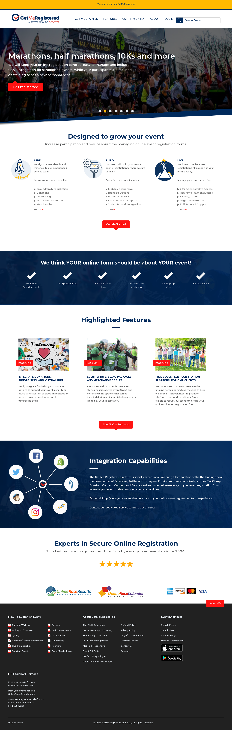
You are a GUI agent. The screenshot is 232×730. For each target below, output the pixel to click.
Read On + (24, 362)
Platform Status (129, 640)
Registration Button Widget (98, 661)
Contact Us (127, 646)
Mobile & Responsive (94, 646)
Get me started (25, 87)
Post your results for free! (21, 682)
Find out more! (16, 706)
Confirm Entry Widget (94, 656)
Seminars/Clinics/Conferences (27, 640)
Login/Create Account (132, 635)
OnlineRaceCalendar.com (21, 694)
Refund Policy (128, 625)
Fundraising (58, 640)
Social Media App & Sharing (97, 630)
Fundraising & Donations (96, 635)
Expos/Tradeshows (62, 651)
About (155, 18)
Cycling (15, 635)
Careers (125, 651)
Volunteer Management (95, 640)
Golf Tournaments (61, 630)
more (38, 209)
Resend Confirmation (172, 640)
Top (212, 603)
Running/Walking (21, 625)
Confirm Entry (133, 18)
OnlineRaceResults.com (20, 685)
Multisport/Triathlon (22, 630)
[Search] (179, 20)
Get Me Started (86, 18)
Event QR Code (91, 651)
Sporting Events (20, 651)
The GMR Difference (94, 625)
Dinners (56, 625)
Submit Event (168, 630)
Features (110, 18)
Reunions (56, 646)
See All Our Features (116, 424)
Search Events (168, 625)
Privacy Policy (128, 630)
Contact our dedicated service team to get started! (122, 507)
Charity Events (59, 635)
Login (169, 18)
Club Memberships (22, 646)
